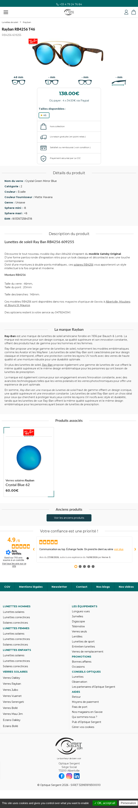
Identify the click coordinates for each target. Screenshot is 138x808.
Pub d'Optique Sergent (86, 722)
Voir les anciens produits (69, 517)
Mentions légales (31, 586)
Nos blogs (103, 586)
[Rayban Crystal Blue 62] (29, 462)
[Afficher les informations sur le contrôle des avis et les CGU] (27, 558)
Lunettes (77, 676)
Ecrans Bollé (10, 726)
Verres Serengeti (13, 701)
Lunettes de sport (83, 641)
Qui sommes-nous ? (84, 717)
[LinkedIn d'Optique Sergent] (77, 776)
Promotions (81, 656)
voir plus (118, 549)
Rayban (27, 22)
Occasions (78, 666)
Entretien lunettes (83, 646)
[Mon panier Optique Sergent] (133, 12)
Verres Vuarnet (12, 696)
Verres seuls (79, 631)
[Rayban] (28, 432)
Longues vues (81, 611)
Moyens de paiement (85, 701)
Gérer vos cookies (83, 727)
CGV (7, 586)
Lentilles (77, 636)
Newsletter (59, 586)
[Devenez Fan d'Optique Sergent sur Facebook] (62, 776)
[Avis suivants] (135, 549)
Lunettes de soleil (10, 22)
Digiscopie (78, 621)
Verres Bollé (10, 708)
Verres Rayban (12, 683)
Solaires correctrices (15, 622)
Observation (79, 681)
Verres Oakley (11, 677)
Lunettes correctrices (16, 617)
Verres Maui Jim (13, 714)
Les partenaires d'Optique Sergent (93, 686)
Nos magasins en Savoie (87, 712)
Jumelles (77, 616)
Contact (81, 586)
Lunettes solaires (13, 612)
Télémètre (78, 626)
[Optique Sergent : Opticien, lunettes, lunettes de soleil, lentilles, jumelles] (69, 12)
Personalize (128, 803)
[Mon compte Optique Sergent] (126, 12)
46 (44, 115)
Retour (76, 696)
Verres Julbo (10, 689)
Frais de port (79, 707)
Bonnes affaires (81, 661)
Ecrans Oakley (11, 720)
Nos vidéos (126, 586)
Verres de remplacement (87, 651)
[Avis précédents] (33, 549)
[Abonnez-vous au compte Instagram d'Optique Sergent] (69, 776)
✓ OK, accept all (104, 803)
